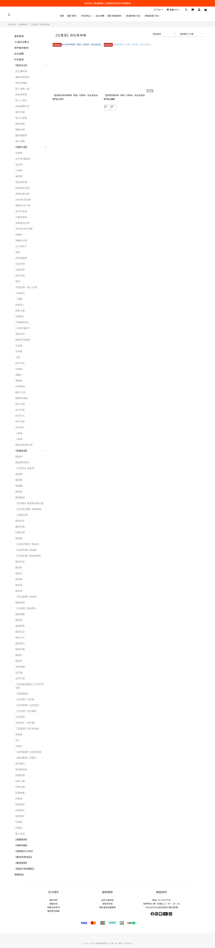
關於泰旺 (71, 15)
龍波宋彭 (20, 561)
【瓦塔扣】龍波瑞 (24, 468)
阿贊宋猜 (20, 532)
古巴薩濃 (20, 666)
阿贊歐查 (20, 775)
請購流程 (53, 903)
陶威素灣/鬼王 (22, 188)
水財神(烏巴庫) (23, 199)
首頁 (62, 15)
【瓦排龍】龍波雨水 (25, 608)
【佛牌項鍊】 (21, 845)
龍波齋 (18, 590)
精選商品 (19, 874)
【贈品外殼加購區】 (24, 868)
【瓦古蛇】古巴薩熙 (25, 711)
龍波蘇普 (20, 625)
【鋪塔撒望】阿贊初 (25, 757)
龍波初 (18, 655)
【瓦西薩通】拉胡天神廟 (28, 752)
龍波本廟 (20, 526)
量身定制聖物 (22, 77)
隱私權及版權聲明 (107, 907)
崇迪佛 (18, 153)
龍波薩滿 (20, 497)
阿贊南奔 (20, 804)
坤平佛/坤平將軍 (24, 228)
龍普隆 (18, 480)
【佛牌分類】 (21, 147)
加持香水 (20, 427)
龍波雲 (18, 620)
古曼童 (18, 345)
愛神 (17, 281)
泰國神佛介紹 (133, 15)
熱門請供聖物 (21, 47)
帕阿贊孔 (20, 816)
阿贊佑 (18, 827)
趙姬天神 (20, 334)
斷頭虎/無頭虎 (22, 339)
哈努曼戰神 (21, 258)
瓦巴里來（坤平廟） (25, 722)
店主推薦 (100, 15)
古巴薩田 (20, 717)
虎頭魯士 (20, 316)
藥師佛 (18, 176)
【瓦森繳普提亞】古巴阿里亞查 (29, 685)
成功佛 (18, 164)
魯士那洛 (20, 833)
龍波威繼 (20, 614)
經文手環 (20, 404)
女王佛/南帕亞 (22, 158)
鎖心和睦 (20, 141)
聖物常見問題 (53, 910)
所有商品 (85, 15)
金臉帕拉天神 (22, 223)
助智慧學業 (21, 94)
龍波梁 (18, 661)
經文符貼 (20, 421)
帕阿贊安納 (21, 769)
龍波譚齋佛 (21, 182)
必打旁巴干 (21, 246)
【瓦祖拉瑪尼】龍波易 (27, 544)
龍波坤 (18, 456)
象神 (17, 252)
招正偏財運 (21, 71)
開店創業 (20, 123)
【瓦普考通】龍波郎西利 (28, 555)
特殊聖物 (20, 386)
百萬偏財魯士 (22, 322)
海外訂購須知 (107, 900)
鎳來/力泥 (20, 392)
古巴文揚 (20, 678)
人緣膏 (18, 439)
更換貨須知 (107, 903)
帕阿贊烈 (20, 763)
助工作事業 (21, 118)
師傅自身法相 (22, 193)
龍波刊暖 (20, 649)
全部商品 (12, 24)
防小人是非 (21, 100)
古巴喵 (18, 672)
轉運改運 (20, 129)
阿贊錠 (18, 798)
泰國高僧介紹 (151, 15)
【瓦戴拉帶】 (22, 515)
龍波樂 (18, 474)
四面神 (18, 234)
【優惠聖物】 (21, 839)
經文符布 (20, 363)
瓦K (17, 740)
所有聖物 (19, 59)
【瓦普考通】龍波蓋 (25, 550)
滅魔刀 (18, 374)
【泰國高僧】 (23, 24)
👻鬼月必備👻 (22, 42)
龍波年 (18, 567)
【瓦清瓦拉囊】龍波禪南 (28, 509)
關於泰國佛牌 (114, 15)
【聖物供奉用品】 (23, 857)
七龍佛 (18, 170)
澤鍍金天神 (21, 240)
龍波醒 (18, 485)
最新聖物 (19, 36)
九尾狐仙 (20, 293)
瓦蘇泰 (18, 734)
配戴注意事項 (53, 907)
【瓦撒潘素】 (22, 693)
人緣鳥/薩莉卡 (22, 328)
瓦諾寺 (18, 746)
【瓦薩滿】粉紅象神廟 (39, 24)
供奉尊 (18, 351)
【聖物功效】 (21, 65)
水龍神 (18, 369)
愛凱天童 (20, 310)
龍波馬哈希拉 (22, 462)
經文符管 (20, 409)
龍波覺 (18, 538)
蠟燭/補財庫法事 (24, 444)
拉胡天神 (20, 263)
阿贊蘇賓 (20, 792)
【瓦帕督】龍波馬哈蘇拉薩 (29, 503)
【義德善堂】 (21, 863)
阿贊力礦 (20, 781)
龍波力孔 (20, 637)
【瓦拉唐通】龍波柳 (25, 596)
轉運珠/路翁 (21, 398)
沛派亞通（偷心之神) (26, 287)
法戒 (17, 357)
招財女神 (20, 275)
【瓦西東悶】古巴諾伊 (27, 705)
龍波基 (18, 579)
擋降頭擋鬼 (21, 135)
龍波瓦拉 (20, 631)
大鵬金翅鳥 (21, 217)
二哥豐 (18, 299)
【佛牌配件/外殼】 (24, 851)
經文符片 (20, 415)
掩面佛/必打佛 (22, 205)
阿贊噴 (18, 822)
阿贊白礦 (20, 787)
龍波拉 (18, 573)
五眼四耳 (20, 269)
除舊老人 (20, 304)
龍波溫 (18, 585)
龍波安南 (20, 602)
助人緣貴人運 (22, 88)
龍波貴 (18, 491)
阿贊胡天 (20, 810)
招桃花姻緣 (21, 83)
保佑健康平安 (22, 106)
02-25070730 (164, 900)
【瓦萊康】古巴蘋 (24, 699)
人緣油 (18, 433)
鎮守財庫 (20, 112)
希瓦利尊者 (21, 211)
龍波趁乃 (20, 643)
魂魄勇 (18, 380)
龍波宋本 (20, 520)
